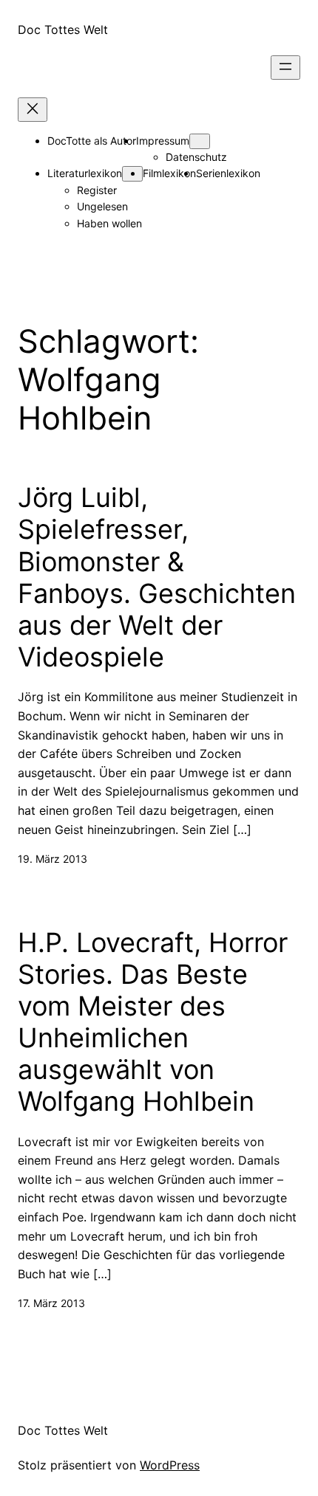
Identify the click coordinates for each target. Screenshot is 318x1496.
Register (97, 190)
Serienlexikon (228, 173)
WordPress (170, 1465)
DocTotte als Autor (91, 140)
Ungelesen (102, 206)
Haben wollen (109, 223)
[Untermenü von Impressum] (199, 141)
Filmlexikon (169, 173)
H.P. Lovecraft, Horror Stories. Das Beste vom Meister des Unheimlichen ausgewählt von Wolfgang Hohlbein (153, 1022)
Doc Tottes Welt (63, 29)
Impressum (162, 140)
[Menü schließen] (32, 109)
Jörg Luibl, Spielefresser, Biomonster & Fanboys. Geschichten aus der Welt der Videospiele (157, 577)
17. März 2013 (51, 1303)
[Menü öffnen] (285, 67)
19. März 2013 (52, 858)
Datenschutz (196, 157)
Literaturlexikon (84, 173)
